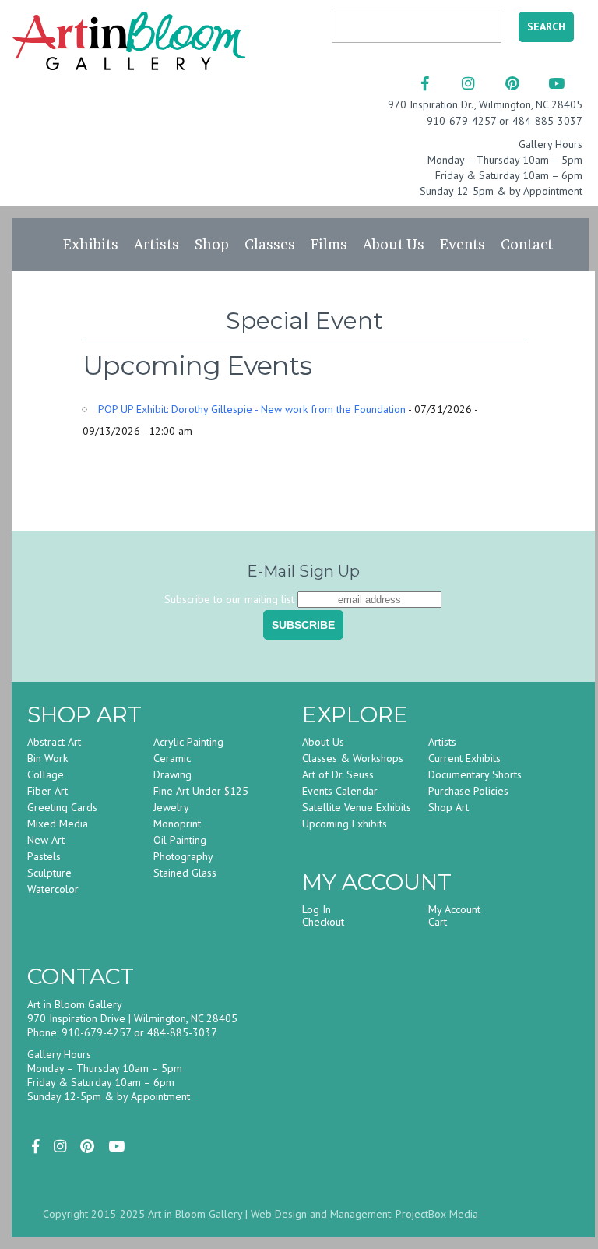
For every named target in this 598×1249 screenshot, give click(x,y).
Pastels (44, 856)
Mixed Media (57, 824)
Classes (269, 244)
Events (462, 244)
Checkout (323, 922)
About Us (393, 244)
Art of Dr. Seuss (338, 774)
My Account (454, 909)
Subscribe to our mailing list (229, 599)
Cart (437, 922)
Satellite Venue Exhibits (356, 807)
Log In (316, 909)
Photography (183, 856)
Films (329, 244)
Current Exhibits (464, 758)
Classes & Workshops (352, 758)
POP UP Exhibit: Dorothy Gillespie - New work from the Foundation (252, 409)
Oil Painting (179, 840)
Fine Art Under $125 (200, 791)
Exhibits (90, 244)
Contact (527, 244)
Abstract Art (54, 742)
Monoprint (177, 824)
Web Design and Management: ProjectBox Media (364, 1214)
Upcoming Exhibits (344, 824)
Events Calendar (340, 791)
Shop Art (448, 807)
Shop (212, 244)
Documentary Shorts (475, 774)
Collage (45, 774)
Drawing (172, 774)
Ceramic (172, 758)
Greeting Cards (62, 807)
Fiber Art (47, 791)
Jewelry (171, 807)
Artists (156, 244)
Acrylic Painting (188, 742)
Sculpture (49, 873)
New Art (46, 840)
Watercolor (53, 889)
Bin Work (47, 758)
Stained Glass (184, 873)
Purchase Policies (468, 791)
